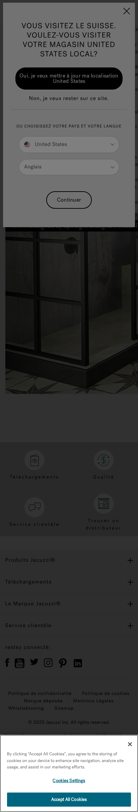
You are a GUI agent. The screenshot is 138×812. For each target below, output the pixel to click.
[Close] (130, 744)
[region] (69, 773)
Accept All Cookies (69, 799)
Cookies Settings (69, 780)
